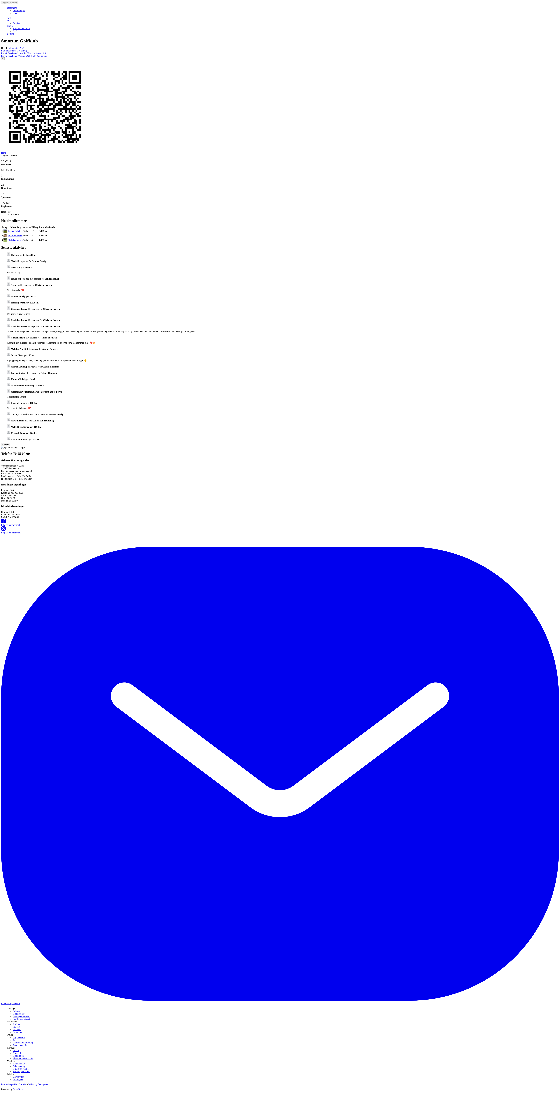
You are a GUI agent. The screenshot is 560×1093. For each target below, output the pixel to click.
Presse (16, 1050)
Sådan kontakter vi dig (23, 1058)
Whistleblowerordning (23, 1042)
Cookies (23, 1084)
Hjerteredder (18, 1014)
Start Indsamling (8, 50)
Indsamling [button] (12, 8)
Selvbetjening (19, 1066)
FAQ (15, 31)
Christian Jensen (15, 240)
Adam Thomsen (15, 235)
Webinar (17, 1029)
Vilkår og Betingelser (38, 1084)
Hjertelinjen (18, 1056)
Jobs (15, 1040)
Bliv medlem (19, 1063)
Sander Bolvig (14, 231)
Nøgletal (17, 1053)
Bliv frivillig (18, 1077)
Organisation (19, 1037)
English (16, 23)
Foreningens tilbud (21, 1071)
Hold (15, 13)
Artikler (16, 1024)
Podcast (16, 1027)
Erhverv (16, 1011)
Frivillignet (18, 1079)
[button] (8, 20)
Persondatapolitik (21, 1045)
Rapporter (17, 1032)
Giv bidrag (22, 50)
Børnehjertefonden (21, 1016)
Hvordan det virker (21, 28)
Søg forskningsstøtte (22, 1019)
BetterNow (18, 1089)
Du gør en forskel (21, 1069)
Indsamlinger (19, 10)
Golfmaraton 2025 (15, 48)
